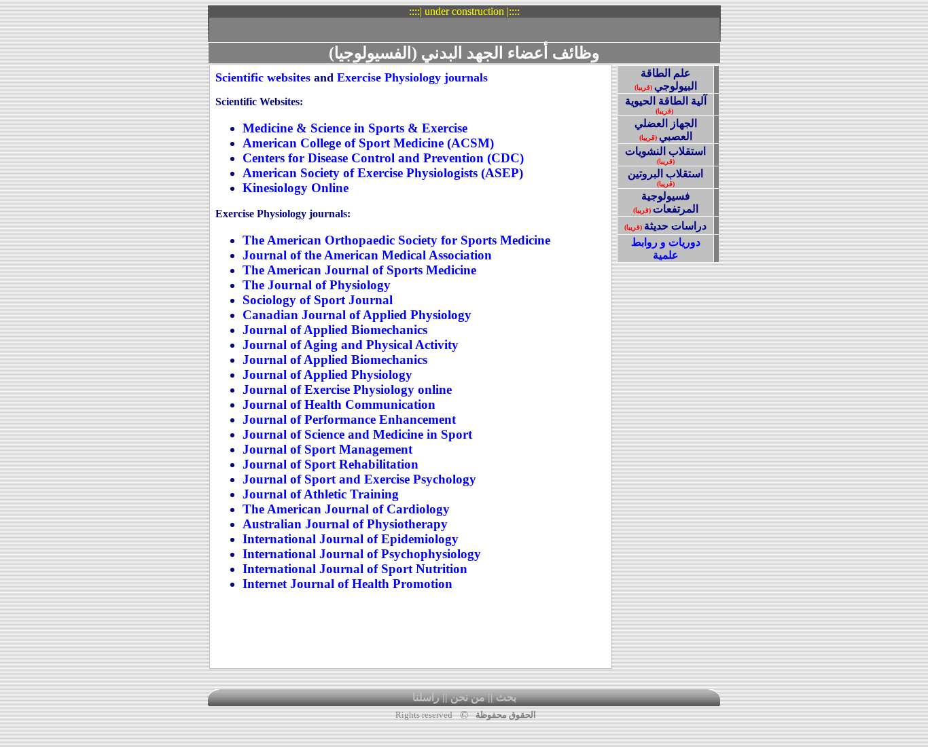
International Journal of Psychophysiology (362, 554)
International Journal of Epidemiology (351, 539)
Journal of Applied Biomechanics (335, 330)
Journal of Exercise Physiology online (347, 389)
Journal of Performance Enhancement (349, 419)
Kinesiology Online (296, 188)
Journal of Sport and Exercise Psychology (359, 479)
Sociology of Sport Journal (318, 300)
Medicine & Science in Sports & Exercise (355, 128)
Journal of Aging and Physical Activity (351, 345)
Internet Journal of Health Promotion (347, 584)
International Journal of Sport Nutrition (355, 569)
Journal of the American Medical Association (367, 255)
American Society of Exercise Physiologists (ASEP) (383, 173)
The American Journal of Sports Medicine (359, 270)
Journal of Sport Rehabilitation (330, 464)
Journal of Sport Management (327, 449)
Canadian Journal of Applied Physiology (357, 315)
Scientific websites (262, 77)
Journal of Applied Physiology (327, 374)
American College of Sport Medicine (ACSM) (368, 143)
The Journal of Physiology (317, 285)
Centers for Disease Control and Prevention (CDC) (383, 158)
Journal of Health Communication (339, 404)
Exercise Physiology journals (412, 77)
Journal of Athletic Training (321, 494)
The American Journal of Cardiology (346, 509)
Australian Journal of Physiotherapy (345, 524)
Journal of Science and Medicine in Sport (357, 434)
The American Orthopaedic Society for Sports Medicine (396, 240)
